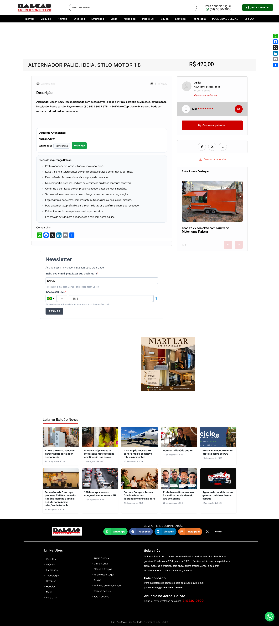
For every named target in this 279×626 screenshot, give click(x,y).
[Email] (275, 59)
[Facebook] (275, 42)
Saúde (165, 18)
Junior (197, 82)
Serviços (180, 18)
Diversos (79, 18)
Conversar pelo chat (214, 125)
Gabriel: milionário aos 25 (178, 450)
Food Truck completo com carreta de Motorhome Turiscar (205, 229)
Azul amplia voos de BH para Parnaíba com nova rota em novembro (138, 454)
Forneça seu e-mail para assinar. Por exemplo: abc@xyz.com (72, 287)
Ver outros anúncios (205, 95)
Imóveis (29, 18)
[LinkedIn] (275, 53)
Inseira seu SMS (55, 292)
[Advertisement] (139, 44)
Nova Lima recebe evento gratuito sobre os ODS (217, 452)
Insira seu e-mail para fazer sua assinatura (71, 273)
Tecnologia (199, 18)
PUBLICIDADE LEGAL (225, 18)
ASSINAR (54, 311)
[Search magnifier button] (193, 7)
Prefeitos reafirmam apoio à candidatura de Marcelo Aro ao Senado (178, 495)
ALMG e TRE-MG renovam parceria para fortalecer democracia (60, 454)
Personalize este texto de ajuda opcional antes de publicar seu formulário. (78, 304)
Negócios (130, 18)
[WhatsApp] (275, 36)
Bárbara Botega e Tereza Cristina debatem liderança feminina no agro (139, 495)
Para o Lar (148, 18)
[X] (275, 47)
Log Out (249, 18)
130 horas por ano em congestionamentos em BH (100, 494)
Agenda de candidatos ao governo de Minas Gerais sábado (217, 495)
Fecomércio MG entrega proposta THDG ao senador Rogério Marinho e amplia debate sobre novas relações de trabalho (60, 499)
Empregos (97, 18)
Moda (113, 18)
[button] (115, 531)
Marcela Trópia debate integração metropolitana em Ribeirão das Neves (99, 454)
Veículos (46, 18)
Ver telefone (62, 145)
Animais (62, 18)
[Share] (275, 65)
